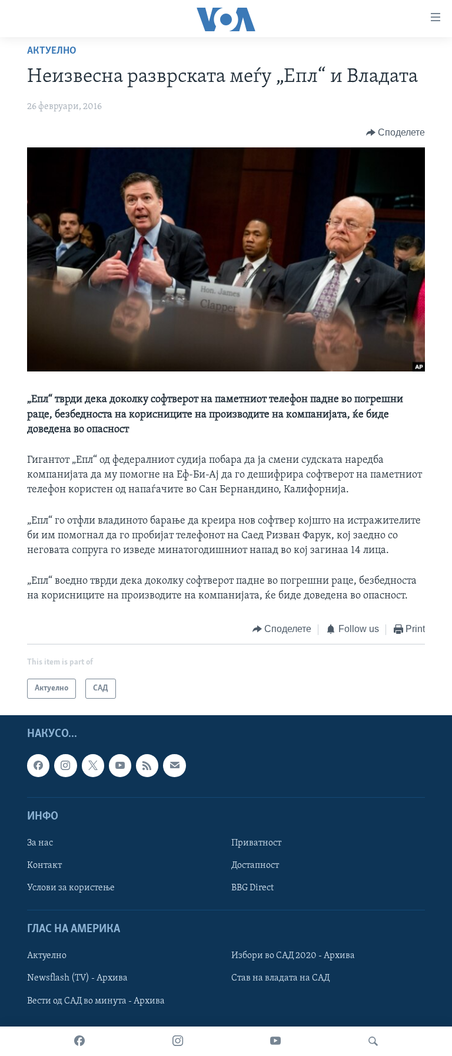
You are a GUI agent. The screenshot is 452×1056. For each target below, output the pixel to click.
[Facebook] (79, 1041)
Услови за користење (71, 888)
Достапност (255, 865)
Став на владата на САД (280, 978)
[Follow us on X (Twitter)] (93, 765)
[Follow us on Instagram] (65, 765)
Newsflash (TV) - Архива (77, 978)
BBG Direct (252, 888)
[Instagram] (177, 1041)
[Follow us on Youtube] (120, 765)
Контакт (44, 865)
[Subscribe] (174, 765)
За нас (40, 843)
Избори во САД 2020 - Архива (293, 955)
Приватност (256, 843)
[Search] (373, 1041)
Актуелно (52, 51)
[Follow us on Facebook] (38, 765)
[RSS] (147, 765)
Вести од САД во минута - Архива (96, 1001)
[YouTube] (275, 1041)
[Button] (396, 132)
